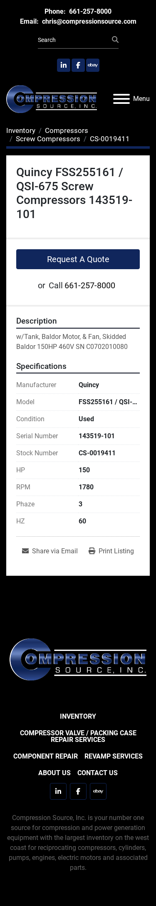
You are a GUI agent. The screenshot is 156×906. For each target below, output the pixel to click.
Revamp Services (113, 756)
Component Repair (45, 756)
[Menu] (121, 99)
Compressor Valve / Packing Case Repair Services (78, 736)
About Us (54, 773)
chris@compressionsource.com (88, 21)
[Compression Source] (78, 659)
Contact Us (97, 773)
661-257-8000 (89, 11)
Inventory (78, 716)
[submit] (115, 40)
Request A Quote (78, 259)
